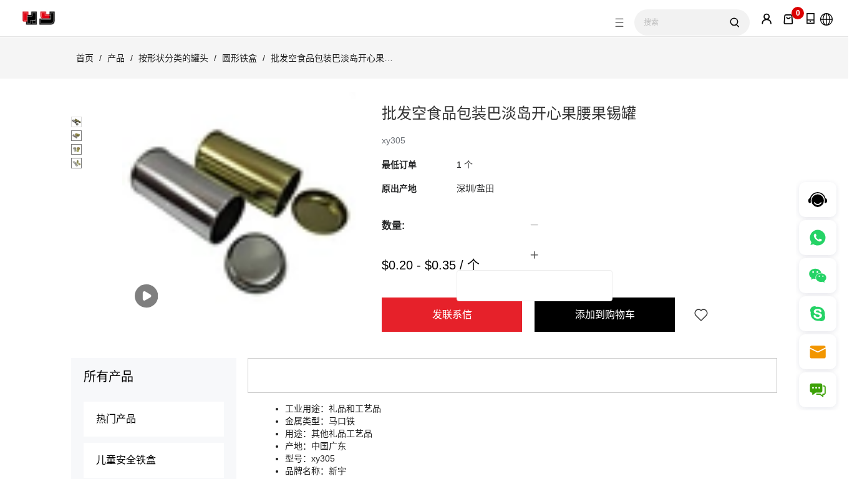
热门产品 (116, 419)
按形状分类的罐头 (173, 58)
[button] (534, 225)
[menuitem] (154, 419)
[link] (85, 58)
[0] (788, 19)
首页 (85, 58)
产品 (116, 58)
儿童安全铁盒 (126, 460)
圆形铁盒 (239, 58)
